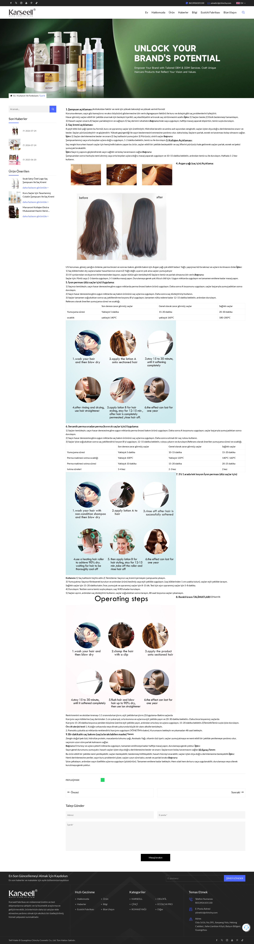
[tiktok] (36, 3)
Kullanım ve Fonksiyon (27, 95)
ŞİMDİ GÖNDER (234, 878)
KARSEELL (137, 898)
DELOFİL (162, 898)
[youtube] (26, 3)
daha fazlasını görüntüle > (36, 187)
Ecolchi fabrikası (210, 12)
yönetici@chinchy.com (221, 3)
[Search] (53, 109)
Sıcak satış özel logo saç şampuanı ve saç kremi (35, 180)
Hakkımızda (158, 12)
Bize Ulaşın (230, 12)
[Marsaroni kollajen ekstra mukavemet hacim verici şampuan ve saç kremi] (15, 212)
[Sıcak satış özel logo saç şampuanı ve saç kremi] (15, 183)
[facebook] (11, 3)
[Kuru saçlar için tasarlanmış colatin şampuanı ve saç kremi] (15, 197)
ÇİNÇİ (135, 904)
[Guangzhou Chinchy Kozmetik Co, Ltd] (22, 12)
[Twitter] (16, 3)
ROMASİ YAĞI (139, 909)
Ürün (172, 12)
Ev (146, 12)
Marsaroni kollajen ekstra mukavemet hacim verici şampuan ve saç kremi (36, 209)
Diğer (160, 909)
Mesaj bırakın (155, 857)
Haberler (183, 12)
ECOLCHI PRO (165, 904)
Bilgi (194, 12)
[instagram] (21, 3)
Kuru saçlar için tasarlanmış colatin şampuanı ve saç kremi (38, 195)
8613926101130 (196, 3)
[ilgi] (31, 3)
